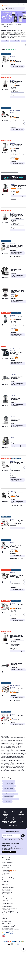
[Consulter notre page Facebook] (17, 839)
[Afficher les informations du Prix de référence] (16, 157)
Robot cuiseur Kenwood (9, 786)
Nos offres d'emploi (6, 923)
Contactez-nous (6, 859)
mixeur (16, 33)
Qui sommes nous (6, 879)
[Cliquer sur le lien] (14, 17)
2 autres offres (14, 505)
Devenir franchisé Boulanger (9, 925)
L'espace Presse (6, 883)
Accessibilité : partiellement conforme (11, 913)
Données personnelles (7, 903)
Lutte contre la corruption (8, 911)
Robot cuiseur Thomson (9, 791)
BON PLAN (4, 346)
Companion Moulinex (8, 783)
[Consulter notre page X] (19, 839)
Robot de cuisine (18, 24)
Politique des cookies (7, 906)
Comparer (6, 65)
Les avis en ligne (6, 909)
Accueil (2, 24)
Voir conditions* (13, 825)
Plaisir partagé (5, 881)
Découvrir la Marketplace (8, 928)
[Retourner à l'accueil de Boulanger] (6, 5)
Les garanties (5, 900)
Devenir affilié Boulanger (8, 926)
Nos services (5, 884)
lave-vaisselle (4, 772)
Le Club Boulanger (6, 889)
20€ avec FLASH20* (6, 77)
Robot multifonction (15, 40)
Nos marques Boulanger (7, 886)
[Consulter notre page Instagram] (22, 839)
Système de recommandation (9, 908)
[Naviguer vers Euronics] (13, 932)
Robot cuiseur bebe (8, 796)
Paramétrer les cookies (7, 905)
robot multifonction (10, 34)
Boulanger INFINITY (6, 894)
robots (4, 770)
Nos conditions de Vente (8, 898)
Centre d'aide (5, 867)
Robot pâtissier (5, 40)
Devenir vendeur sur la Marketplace (10, 929)
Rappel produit (5, 917)
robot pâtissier (14, 750)
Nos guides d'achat (6, 865)
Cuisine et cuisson (9, 24)
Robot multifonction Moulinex (10, 799)
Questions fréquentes (7, 861)
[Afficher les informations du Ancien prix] (14, 473)
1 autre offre (13, 199)
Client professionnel (7, 892)
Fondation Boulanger (7, 890)
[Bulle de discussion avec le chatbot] (23, 949)
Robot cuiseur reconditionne (10, 793)
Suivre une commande (7, 862)
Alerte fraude (5, 918)
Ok (23, 835)
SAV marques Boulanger (8, 887)
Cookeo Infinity (7, 801)
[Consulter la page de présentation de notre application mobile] (5, 852)
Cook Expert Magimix (8, 788)
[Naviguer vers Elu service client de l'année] (13, 936)
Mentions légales (6, 902)
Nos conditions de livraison (8, 864)
